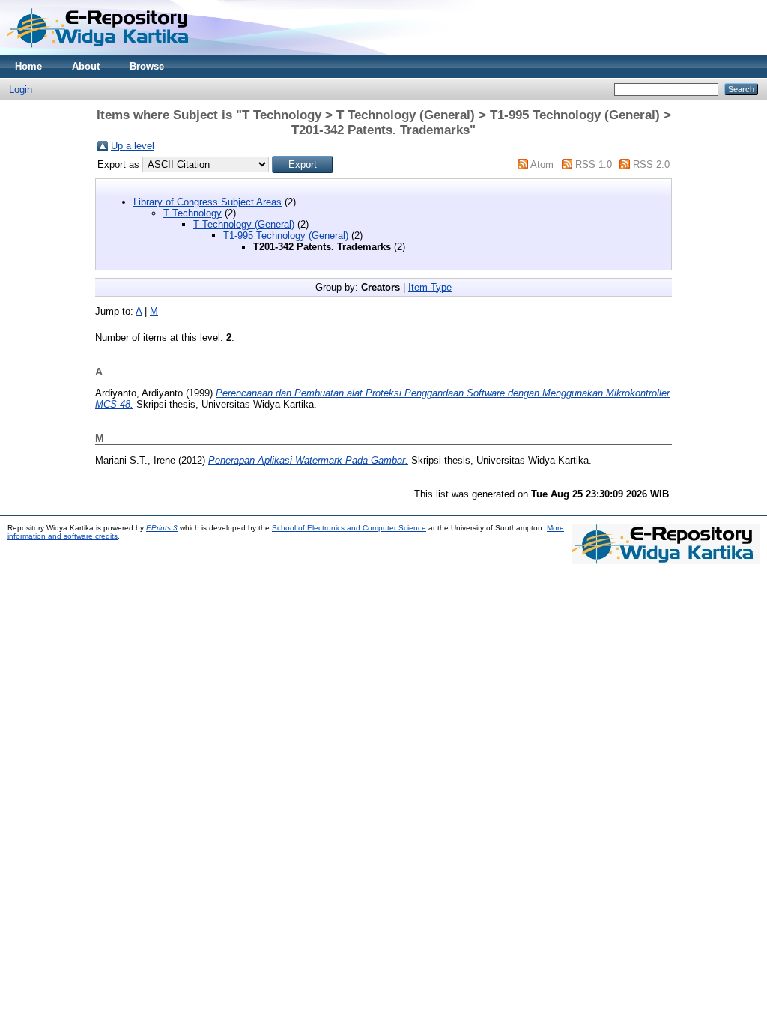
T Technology (192, 213)
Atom (542, 164)
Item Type (430, 287)
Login (20, 89)
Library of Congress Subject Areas (207, 201)
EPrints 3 (162, 528)
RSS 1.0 (593, 164)
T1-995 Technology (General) (285, 235)
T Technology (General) (243, 224)
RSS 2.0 (651, 164)
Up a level (132, 145)
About (86, 66)
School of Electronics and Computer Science (349, 528)
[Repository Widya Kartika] (101, 52)
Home (28, 66)
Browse (147, 66)
